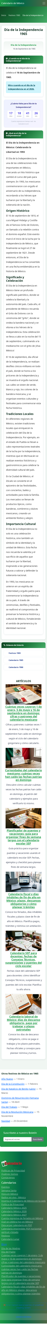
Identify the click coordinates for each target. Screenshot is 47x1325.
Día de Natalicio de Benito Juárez (18, 1088)
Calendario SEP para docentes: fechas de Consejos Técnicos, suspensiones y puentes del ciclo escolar (23, 959)
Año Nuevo (7, 1078)
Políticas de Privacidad (13, 1170)
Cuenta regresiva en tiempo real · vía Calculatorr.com (23, 122)
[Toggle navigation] (44, 3)
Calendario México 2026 (14, 1211)
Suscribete (37, 1139)
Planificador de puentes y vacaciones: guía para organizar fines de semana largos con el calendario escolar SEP (23, 837)
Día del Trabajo (9, 1106)
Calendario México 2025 (14, 1207)
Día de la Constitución (12, 1083)
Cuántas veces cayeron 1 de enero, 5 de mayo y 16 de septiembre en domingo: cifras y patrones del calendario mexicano (23, 713)
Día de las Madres (10, 1248)
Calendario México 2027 (14, 1214)
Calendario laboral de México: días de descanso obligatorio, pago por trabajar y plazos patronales (23, 1023)
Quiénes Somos (9, 1174)
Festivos (5, 1235)
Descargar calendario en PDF (16, 1225)
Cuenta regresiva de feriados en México (22, 1218)
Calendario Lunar (10, 1239)
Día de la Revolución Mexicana (17, 1111)
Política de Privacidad (12, 1204)
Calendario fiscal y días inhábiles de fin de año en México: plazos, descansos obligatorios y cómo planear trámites (23, 900)
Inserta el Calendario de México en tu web (23, 1200)
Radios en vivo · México (13, 1197)
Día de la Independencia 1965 (23, 31)
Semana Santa (8, 1190)
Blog (4, 1244)
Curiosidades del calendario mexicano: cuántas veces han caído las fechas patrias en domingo (23, 775)
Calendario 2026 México (23, 1317)
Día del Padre (8, 1251)
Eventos (5, 1187)
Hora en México (9, 1193)
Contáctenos (8, 1177)
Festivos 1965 (15, 653)
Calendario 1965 (16, 660)
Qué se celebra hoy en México (17, 1221)
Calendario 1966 (16, 667)
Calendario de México (12, 3)
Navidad (5, 1121)
